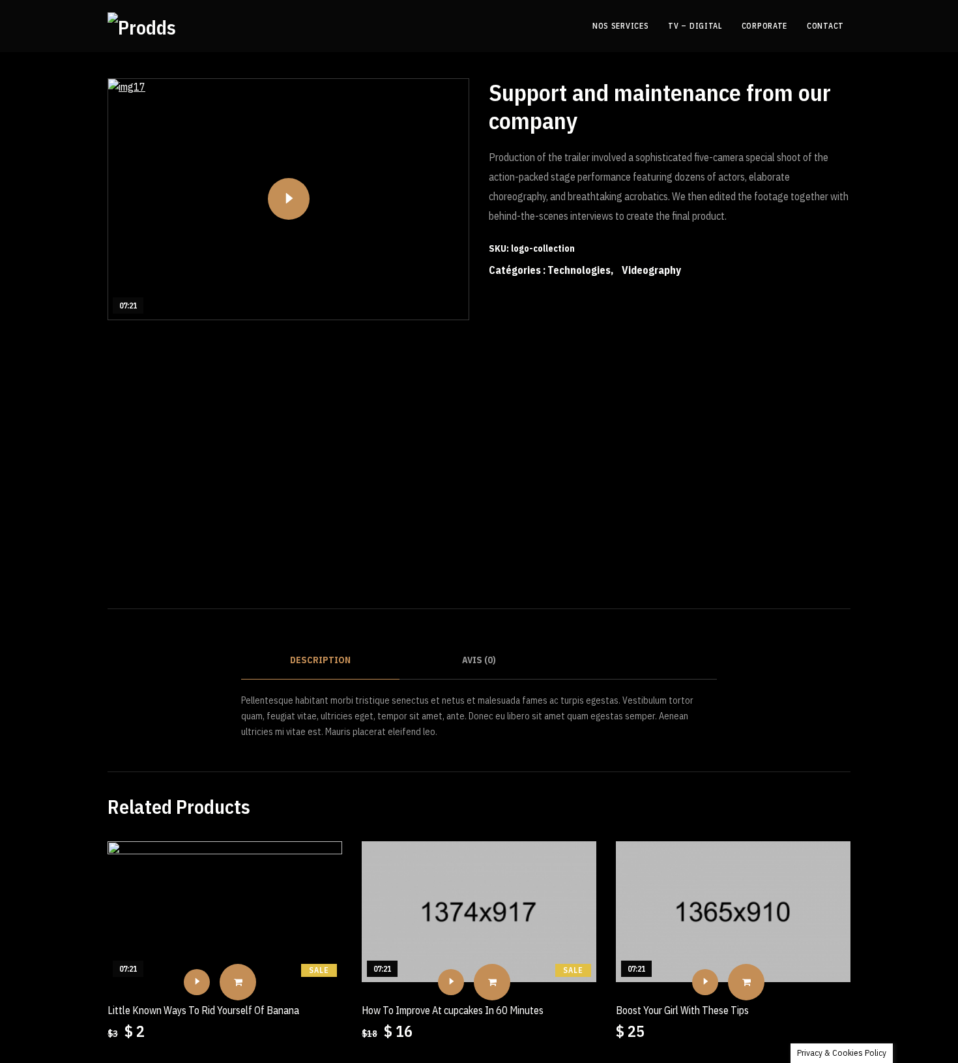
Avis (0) (479, 660)
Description (320, 660)
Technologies (579, 270)
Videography (651, 270)
